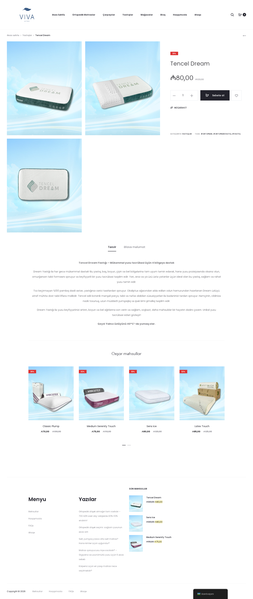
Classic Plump (51, 426)
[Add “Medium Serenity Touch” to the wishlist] (119, 370)
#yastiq (236, 134)
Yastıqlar (128, 14)
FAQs (31, 525)
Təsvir (112, 247)
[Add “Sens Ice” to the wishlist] (170, 370)
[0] (240, 14)
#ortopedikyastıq (222, 134)
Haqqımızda (180, 14)
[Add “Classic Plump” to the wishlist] (69, 370)
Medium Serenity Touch (101, 426)
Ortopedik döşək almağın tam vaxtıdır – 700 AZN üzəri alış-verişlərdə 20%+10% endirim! (99, 516)
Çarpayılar (109, 14)
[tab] (112, 247)
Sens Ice (152, 426)
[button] (178, 108)
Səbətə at (218, 95)
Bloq (162, 14)
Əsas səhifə (13, 35)
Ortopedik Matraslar (83, 14)
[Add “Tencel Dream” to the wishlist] (236, 95)
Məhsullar (33, 511)
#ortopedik (206, 134)
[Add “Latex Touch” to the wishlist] (220, 370)
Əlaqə (197, 14)
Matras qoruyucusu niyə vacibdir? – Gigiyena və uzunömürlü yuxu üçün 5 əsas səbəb (101, 555)
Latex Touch (202, 426)
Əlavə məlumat (134, 247)
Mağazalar (147, 14)
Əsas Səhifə (58, 14)
